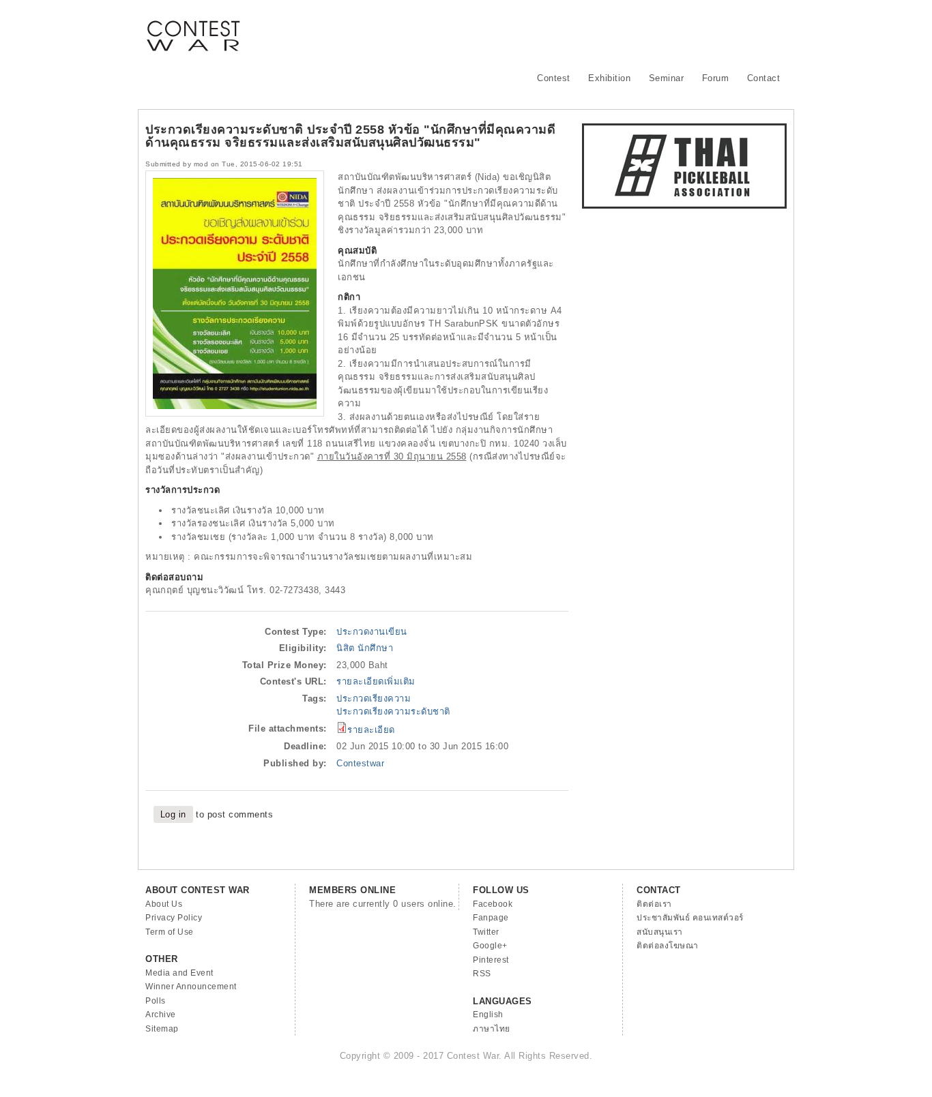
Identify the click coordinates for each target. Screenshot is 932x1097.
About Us (163, 904)
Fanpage (491, 917)
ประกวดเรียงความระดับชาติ (393, 711)
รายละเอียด (371, 730)
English (488, 1014)
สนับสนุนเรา (660, 932)
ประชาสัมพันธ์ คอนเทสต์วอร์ (690, 917)
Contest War (193, 27)
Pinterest (491, 960)
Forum (715, 78)
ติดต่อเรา (654, 904)
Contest (553, 78)
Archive (160, 1014)
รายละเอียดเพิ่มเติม (376, 681)
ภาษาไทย (491, 1029)
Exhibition (609, 78)
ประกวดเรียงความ (373, 698)
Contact (764, 78)
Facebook (492, 904)
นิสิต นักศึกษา (364, 648)
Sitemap (162, 1029)
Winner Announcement (191, 986)
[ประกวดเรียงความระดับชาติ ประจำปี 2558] (234, 413)
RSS (482, 973)
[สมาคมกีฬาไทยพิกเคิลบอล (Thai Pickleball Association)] (684, 205)
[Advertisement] (538, 30)
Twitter (486, 932)
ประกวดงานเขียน (371, 632)
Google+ (490, 945)
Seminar (666, 78)
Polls (155, 1001)
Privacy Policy (173, 917)
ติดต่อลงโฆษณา (668, 945)
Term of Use (169, 932)
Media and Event (179, 973)
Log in (173, 814)
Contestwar (360, 763)
